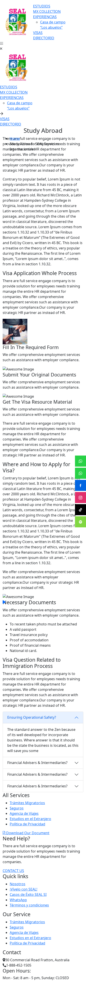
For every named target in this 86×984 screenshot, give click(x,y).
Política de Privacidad (27, 824)
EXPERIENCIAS (45, 16)
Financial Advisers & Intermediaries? (37, 762)
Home (15, 138)
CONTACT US (13, 870)
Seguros (17, 808)
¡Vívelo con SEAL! (23, 889)
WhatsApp (18, 899)
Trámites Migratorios (27, 802)
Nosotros (17, 883)
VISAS (38, 32)
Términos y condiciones (29, 905)
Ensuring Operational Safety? (31, 717)
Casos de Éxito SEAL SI (28, 894)
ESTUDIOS (41, 6)
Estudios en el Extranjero (30, 818)
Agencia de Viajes (24, 813)
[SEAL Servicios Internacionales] (16, 21)
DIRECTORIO (43, 38)
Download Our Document (27, 832)
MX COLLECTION (47, 11)
